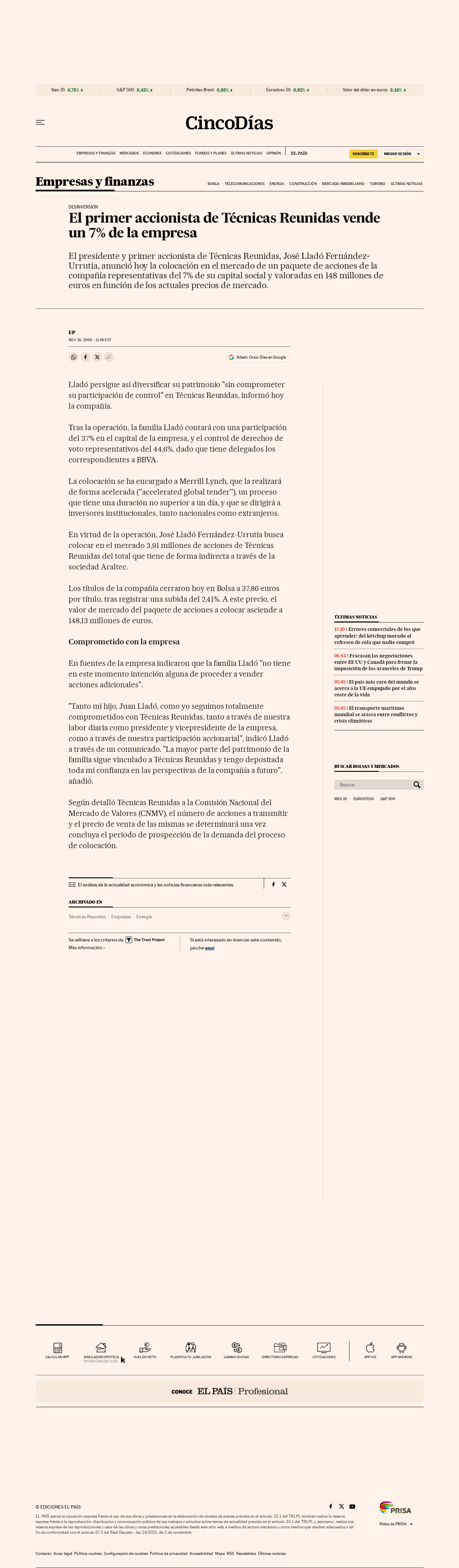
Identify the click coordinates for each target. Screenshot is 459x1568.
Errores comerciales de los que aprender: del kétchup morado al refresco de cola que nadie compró (377, 635)
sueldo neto (145, 1357)
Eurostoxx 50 (278, 90)
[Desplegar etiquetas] (286, 915)
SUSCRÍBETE (363, 153)
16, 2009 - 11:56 (90, 340)
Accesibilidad (201, 1554)
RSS (230, 1554)
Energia (276, 184)
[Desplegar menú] (40, 122)
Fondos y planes (210, 153)
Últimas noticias (246, 153)
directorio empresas (280, 1357)
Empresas (121, 916)
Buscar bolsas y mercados (366, 766)
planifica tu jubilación (190, 1357)
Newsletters (246, 1554)
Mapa (220, 1554)
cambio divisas (236, 1357)
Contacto (43, 1554)
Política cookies (88, 1554)
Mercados (129, 153)
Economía (152, 153)
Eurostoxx (363, 799)
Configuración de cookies (126, 1554)
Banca (214, 184)
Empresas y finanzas (96, 153)
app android (401, 1357)
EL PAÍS (296, 151)
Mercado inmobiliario (343, 184)
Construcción (303, 184)
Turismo (378, 184)
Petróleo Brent (200, 90)
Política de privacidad (168, 1554)
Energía (144, 916)
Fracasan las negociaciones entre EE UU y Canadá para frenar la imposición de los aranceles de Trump (378, 662)
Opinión (273, 153)
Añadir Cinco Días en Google (261, 357)
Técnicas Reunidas (87, 916)
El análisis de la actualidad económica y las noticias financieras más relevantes (155, 884)
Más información (85, 947)
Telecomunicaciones (244, 184)
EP (72, 332)
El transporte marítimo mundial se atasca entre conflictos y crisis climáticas (376, 714)
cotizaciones (324, 1357)
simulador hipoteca (101, 1357)
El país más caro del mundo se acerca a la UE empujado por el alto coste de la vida (376, 688)
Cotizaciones (178, 153)
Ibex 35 (58, 90)
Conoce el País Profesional (230, 1391)
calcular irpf (57, 1357)
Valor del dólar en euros (365, 90)
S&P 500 (125, 90)
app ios (370, 1357)
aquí (209, 948)
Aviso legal (62, 1554)
